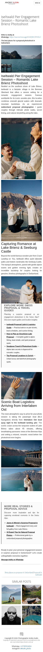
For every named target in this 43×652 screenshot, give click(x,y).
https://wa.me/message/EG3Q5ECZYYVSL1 (25, 37)
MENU (38, 3)
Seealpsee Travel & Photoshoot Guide (22, 346)
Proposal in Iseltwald (37, 573)
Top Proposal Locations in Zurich (20, 356)
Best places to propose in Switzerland (19, 572)
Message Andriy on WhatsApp (12, 559)
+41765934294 (25, 646)
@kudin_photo (25, 648)
